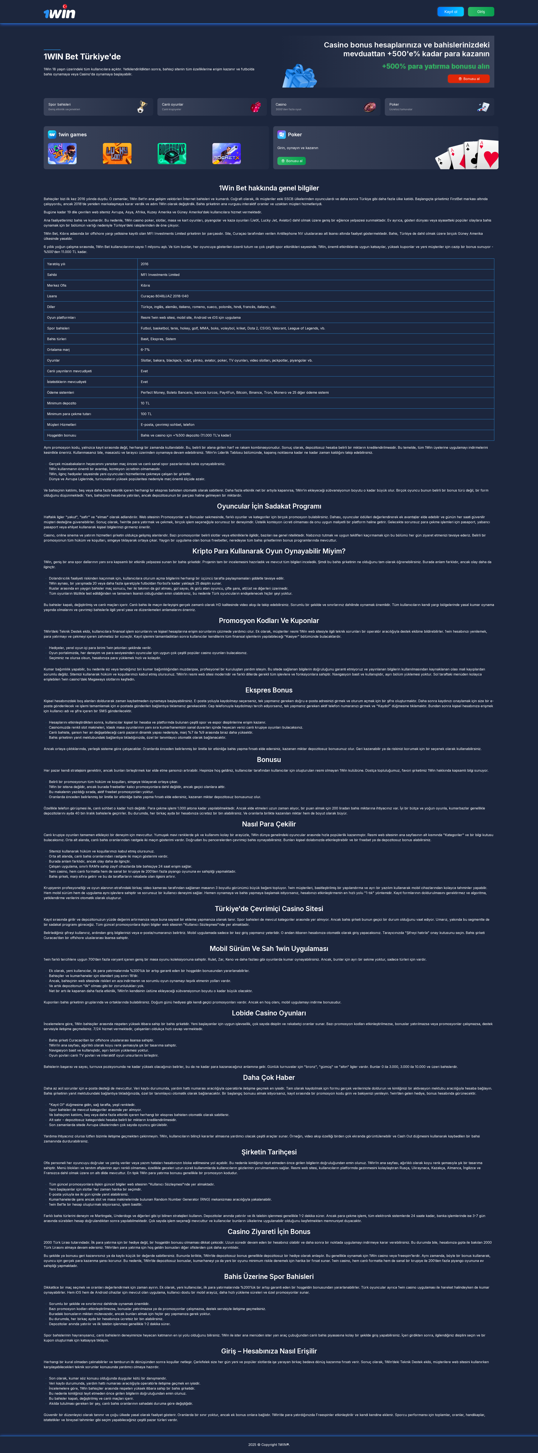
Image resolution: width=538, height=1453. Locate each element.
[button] (291, 161)
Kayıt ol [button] (450, 11)
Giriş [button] (481, 11)
